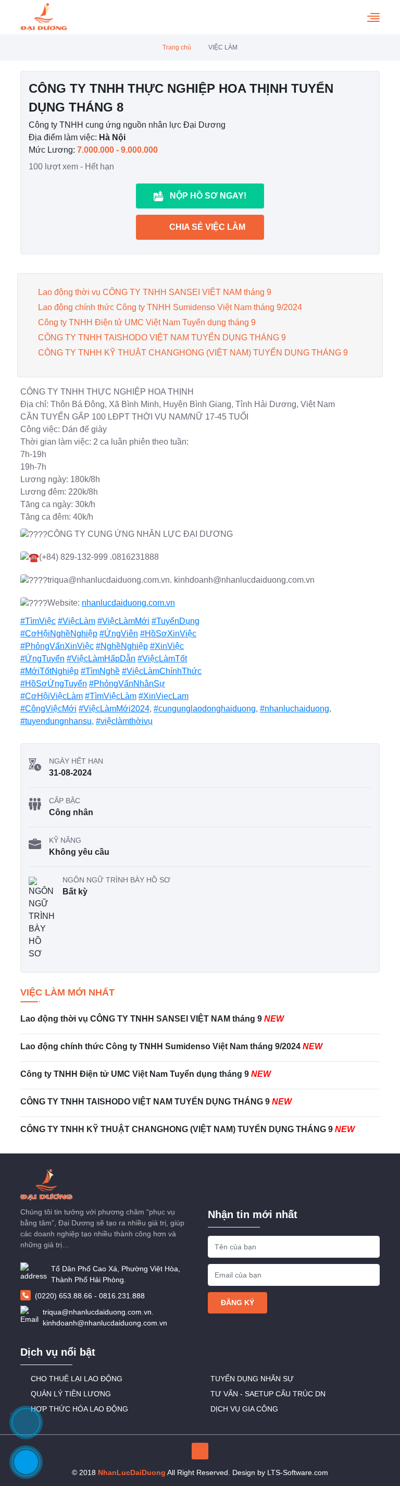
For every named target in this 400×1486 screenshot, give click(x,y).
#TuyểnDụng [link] (175, 621)
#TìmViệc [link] (38, 621)
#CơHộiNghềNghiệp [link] (58, 633)
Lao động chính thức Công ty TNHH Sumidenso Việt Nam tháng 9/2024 (170, 307)
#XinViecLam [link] (164, 696)
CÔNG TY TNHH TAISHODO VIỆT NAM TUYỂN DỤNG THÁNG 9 (162, 337)
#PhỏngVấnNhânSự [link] (127, 683)
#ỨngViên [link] (118, 633)
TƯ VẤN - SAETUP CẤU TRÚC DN (268, 1394)
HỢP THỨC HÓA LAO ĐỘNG (79, 1409)
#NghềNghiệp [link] (122, 646)
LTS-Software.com (297, 1472)
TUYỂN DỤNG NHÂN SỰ (252, 1378)
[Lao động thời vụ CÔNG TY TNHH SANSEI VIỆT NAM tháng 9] (200, 1023)
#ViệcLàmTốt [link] (162, 658)
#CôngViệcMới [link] (48, 708)
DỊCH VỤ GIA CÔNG (244, 1409)
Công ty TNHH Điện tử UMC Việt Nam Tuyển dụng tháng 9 (147, 322)
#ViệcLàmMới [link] (123, 621)
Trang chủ (176, 47)
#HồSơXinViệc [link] (168, 633)
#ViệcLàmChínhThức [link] (162, 671)
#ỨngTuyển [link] (42, 658)
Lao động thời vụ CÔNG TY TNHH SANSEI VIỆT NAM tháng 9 (154, 292)
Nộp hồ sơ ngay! (208, 195)
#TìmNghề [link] (100, 671)
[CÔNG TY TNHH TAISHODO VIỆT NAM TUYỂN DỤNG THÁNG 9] (200, 1106)
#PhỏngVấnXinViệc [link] (57, 646)
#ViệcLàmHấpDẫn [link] (101, 658)
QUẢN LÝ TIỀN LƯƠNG (71, 1394)
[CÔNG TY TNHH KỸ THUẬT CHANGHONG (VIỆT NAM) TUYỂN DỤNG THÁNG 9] (200, 1130)
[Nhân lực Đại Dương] (43, 17)
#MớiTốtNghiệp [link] (49, 671)
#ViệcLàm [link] (76, 621)
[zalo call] (26, 1422)
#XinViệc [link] (167, 646)
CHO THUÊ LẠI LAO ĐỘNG (76, 1378)
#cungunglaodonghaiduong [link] (205, 708)
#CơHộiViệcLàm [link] (51, 696)
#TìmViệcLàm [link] (110, 696)
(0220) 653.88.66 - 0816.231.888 (90, 1296)
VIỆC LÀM (223, 47)
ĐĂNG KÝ (237, 1302)
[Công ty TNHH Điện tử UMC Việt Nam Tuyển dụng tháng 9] (200, 1078)
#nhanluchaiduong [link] (294, 708)
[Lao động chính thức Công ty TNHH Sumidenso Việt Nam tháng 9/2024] (200, 1050)
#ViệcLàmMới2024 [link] (114, 708)
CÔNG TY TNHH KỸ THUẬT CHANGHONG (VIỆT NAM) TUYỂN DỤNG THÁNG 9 (193, 352)
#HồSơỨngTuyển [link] (53, 683)
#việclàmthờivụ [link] (124, 721)
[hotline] (26, 1462)
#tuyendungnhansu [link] (56, 721)
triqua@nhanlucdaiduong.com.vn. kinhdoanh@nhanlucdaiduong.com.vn (105, 1317)
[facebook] (200, 1451)
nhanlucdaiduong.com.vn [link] (128, 602)
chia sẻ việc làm (207, 227)
